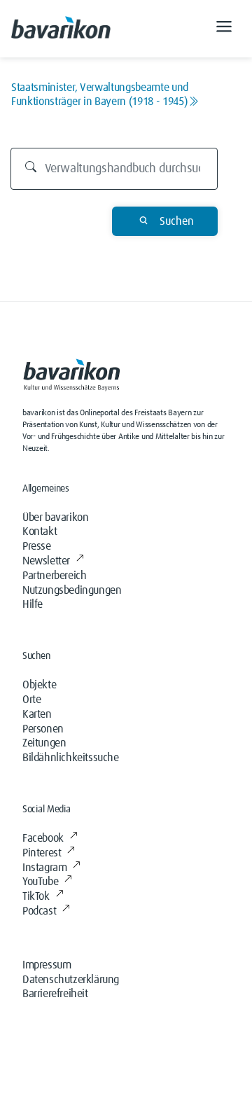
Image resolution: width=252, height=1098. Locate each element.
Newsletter (46, 561)
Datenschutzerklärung (70, 979)
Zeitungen (44, 743)
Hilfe (32, 604)
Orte (31, 699)
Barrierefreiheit (55, 993)
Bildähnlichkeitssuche (70, 757)
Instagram (44, 867)
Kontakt (39, 531)
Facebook (43, 838)
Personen (43, 729)
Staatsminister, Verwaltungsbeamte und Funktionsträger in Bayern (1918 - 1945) (99, 94)
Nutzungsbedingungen (71, 590)
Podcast (39, 911)
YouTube (40, 881)
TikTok (36, 896)
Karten (37, 714)
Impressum (46, 965)
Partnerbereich (54, 575)
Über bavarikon (55, 517)
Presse (36, 546)
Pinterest (41, 853)
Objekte (39, 684)
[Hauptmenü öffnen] (224, 29)
